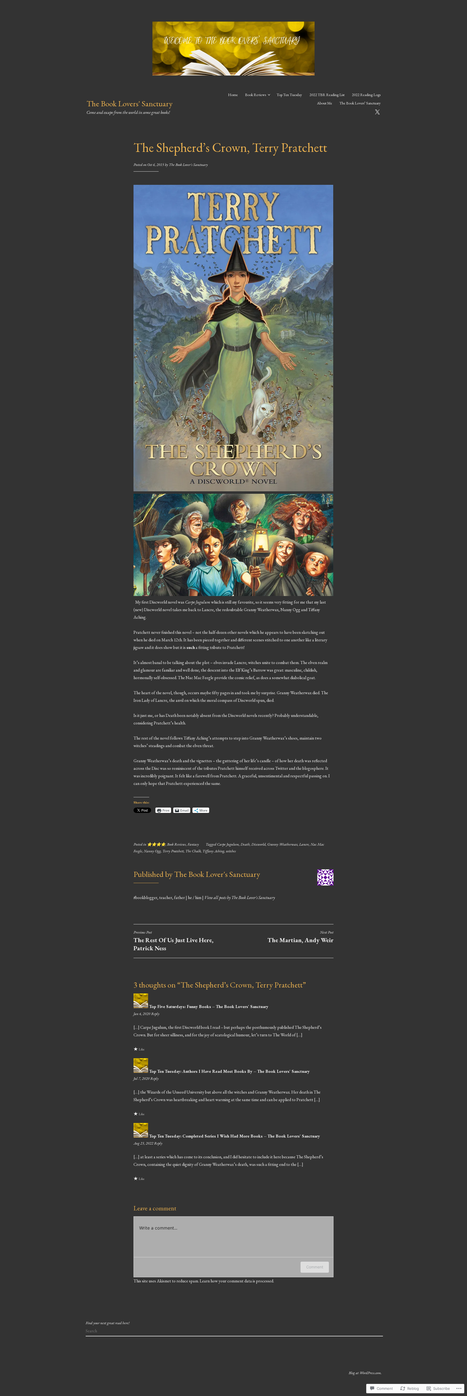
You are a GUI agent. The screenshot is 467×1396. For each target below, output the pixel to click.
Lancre (304, 844)
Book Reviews (255, 94)
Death (245, 844)
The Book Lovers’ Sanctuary (360, 103)
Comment (314, 1267)
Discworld (258, 844)
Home (233, 94)
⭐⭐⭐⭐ (156, 844)
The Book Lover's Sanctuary (188, 164)
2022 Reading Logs (366, 94)
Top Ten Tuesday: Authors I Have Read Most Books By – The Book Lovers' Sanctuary (229, 1071)
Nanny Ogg (152, 851)
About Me (324, 103)
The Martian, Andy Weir (300, 937)
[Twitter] (377, 111)
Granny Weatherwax (282, 844)
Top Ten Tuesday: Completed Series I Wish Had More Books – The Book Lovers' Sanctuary (234, 1136)
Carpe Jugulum (228, 844)
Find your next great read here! (107, 1322)
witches (231, 851)
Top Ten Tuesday (289, 94)
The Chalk (193, 851)
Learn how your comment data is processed (236, 1281)
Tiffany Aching (213, 851)
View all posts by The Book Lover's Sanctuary (239, 897)
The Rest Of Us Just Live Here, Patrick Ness (174, 941)
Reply (155, 1013)
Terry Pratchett (173, 851)
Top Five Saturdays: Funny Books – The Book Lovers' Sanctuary (208, 1006)
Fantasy (193, 844)
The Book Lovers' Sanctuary (129, 103)
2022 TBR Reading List (327, 94)
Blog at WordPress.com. (365, 1372)
